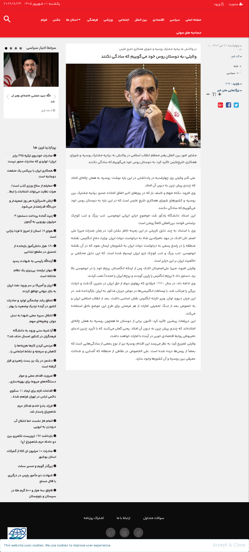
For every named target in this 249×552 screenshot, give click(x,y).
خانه (235, 66)
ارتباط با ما (123, 518)
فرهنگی (92, 19)
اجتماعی (123, 19)
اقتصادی (158, 19)
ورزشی (108, 19)
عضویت (234, 4)
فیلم (44, 19)
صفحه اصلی (193, 19)
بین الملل (141, 19)
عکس (57, 19)
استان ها (72, 19)
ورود (217, 4)
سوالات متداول (153, 518)
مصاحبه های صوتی (188, 32)
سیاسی (175, 19)
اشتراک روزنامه (94, 518)
